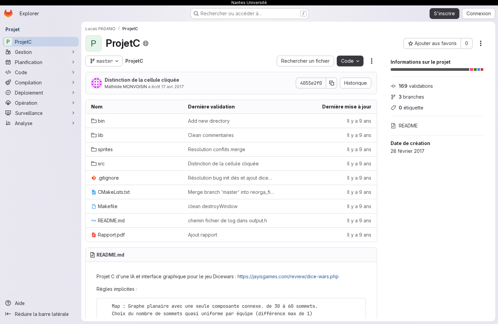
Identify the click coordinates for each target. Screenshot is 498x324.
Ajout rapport (202, 235)
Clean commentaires (211, 135)
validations (416, 86)
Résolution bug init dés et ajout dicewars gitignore (231, 178)
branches (411, 97)
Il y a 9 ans (359, 121)
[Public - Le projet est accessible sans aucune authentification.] (145, 43)
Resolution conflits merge (216, 149)
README (408, 125)
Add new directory (209, 121)
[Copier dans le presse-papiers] (357, 306)
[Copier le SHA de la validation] (331, 83)
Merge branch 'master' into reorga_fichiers (231, 192)
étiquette (411, 107)
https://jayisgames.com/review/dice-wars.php (288, 276)
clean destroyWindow (212, 206)
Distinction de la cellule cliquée (142, 80)
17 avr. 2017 (172, 86)
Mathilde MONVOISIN (126, 86)
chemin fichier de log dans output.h (227, 220)
